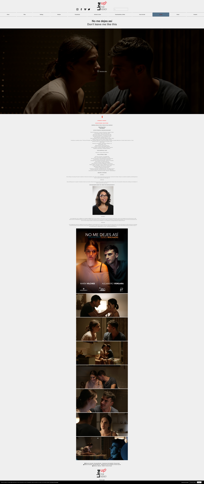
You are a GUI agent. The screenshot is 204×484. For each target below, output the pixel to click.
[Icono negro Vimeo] (85, 9)
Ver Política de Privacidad (54, 482)
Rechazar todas (193, 482)
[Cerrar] (202, 482)
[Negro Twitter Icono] (89, 9)
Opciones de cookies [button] (184, 482)
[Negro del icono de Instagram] (77, 9)
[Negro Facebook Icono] (81, 9)
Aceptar (199, 482)
